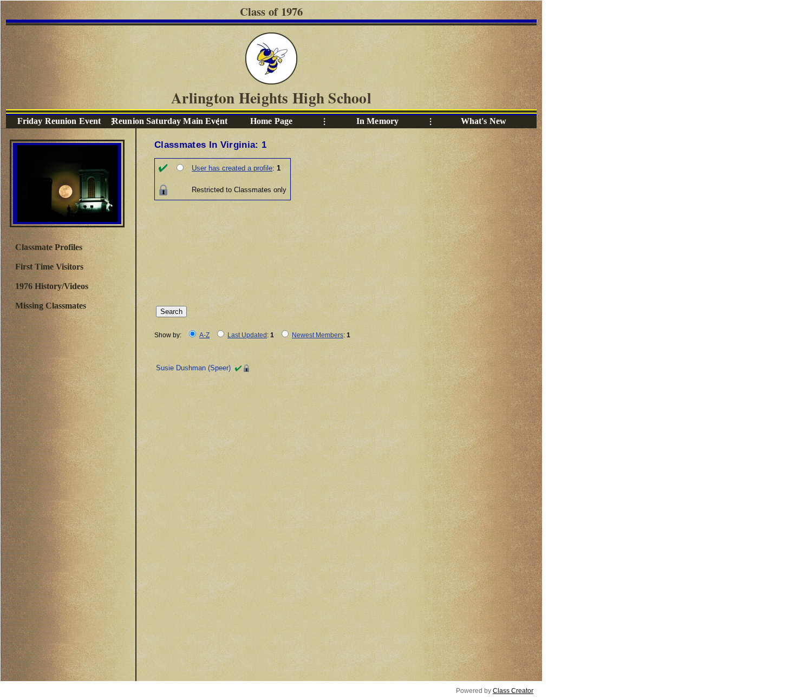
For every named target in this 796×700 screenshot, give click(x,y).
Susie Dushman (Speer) (193, 368)
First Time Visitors (49, 266)
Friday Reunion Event (59, 121)
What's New (483, 121)
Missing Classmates (50, 305)
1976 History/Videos (51, 286)
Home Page (271, 121)
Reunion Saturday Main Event (165, 121)
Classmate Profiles (48, 247)
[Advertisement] (66, 494)
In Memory (377, 121)
